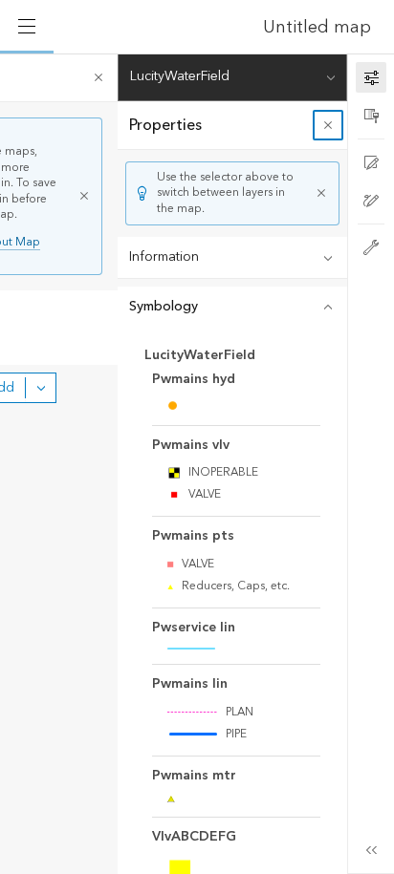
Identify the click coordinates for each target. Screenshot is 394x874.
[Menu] (27, 26)
